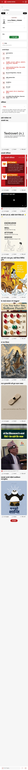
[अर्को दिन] (24, 18)
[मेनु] (2, 2)
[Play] (14, 200)
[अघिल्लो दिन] (3, 18)
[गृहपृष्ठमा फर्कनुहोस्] (2, 7)
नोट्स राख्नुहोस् (14, 37)
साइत (4, 27)
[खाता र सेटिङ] (26, 2)
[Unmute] (23, 206)
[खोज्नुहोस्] (23, 2)
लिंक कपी (23, 149)
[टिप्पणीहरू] (25, 768)
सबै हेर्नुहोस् (14, 520)
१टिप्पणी (25, 208)
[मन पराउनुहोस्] (22, 768)
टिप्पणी (15, 149)
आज (25, 13)
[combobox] (14, 106)
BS (3, 13)
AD (7, 13)
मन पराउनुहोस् (6, 149)
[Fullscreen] (25, 206)
